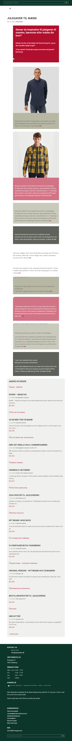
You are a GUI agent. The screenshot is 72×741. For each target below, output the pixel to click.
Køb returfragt (12, 723)
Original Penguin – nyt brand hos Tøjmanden (32, 571)
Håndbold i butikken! (19, 470)
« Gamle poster (13, 634)
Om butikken (11, 718)
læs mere (11, 405)
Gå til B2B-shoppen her (14, 731)
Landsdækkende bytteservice (17, 713)
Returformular (12, 721)
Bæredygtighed (19, 397)
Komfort (32, 448)
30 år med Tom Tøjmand (21, 420)
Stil (35, 448)
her (40, 126)
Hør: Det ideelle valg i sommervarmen (28, 445)
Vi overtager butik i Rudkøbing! (24, 545)
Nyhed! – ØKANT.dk (18, 394)
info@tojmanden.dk (17, 652)
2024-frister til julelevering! (24, 495)
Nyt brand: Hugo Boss (20, 520)
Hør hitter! (14, 616)
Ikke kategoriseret (21, 498)
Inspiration (19, 22)
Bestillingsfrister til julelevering (27, 596)
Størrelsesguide (12, 711)
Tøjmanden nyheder (21, 422)
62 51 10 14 (15, 650)
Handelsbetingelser (13, 716)
